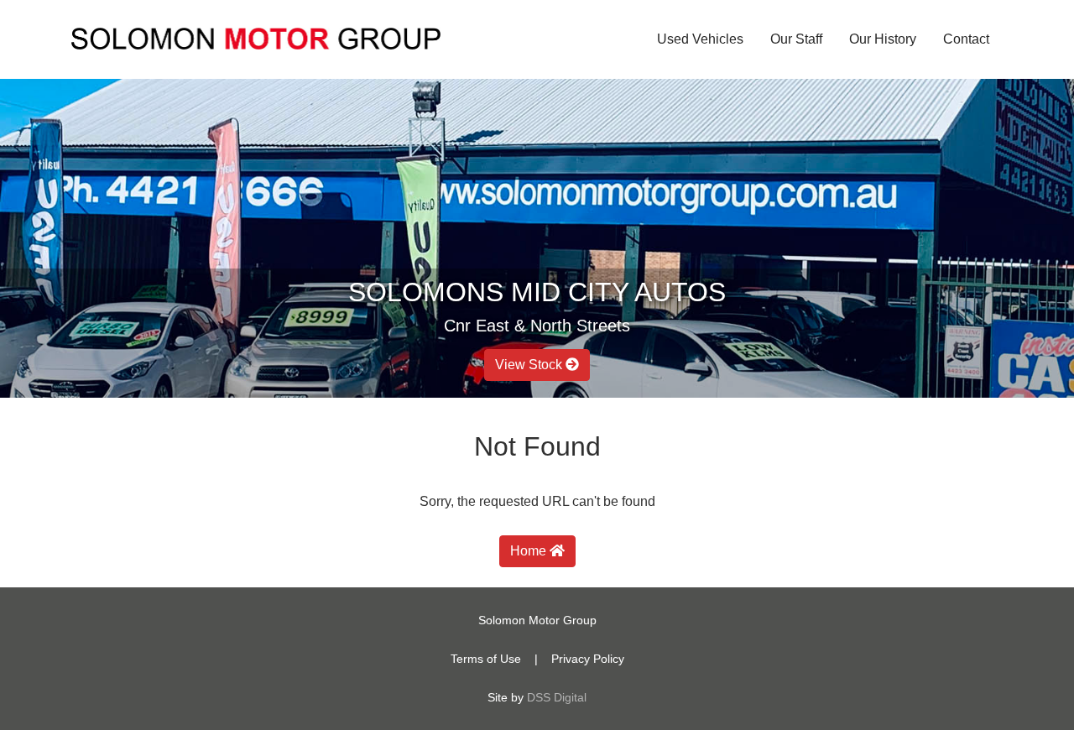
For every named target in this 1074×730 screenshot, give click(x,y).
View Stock (530, 364)
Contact (966, 39)
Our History (882, 39)
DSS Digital (557, 697)
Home (530, 551)
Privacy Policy (587, 658)
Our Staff (796, 39)
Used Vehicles (700, 39)
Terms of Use (486, 658)
